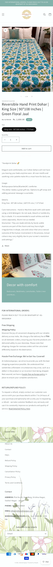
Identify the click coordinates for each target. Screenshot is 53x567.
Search (7, 438)
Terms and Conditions (13, 483)
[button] (3, 14)
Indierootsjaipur (23, 562)
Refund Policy (10, 460)
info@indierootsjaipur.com (22, 511)
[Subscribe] (45, 534)
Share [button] (7, 246)
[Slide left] (21, 96)
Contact (8, 449)
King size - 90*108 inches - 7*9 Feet (19, 129)
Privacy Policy (10, 477)
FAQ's (7, 455)
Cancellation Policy (12, 471)
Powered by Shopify (33, 562)
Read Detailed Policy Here (19, 408)
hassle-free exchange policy (33, 374)
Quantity (5, 135)
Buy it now (26, 155)
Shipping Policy (11, 466)
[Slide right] (32, 96)
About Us (8, 444)
